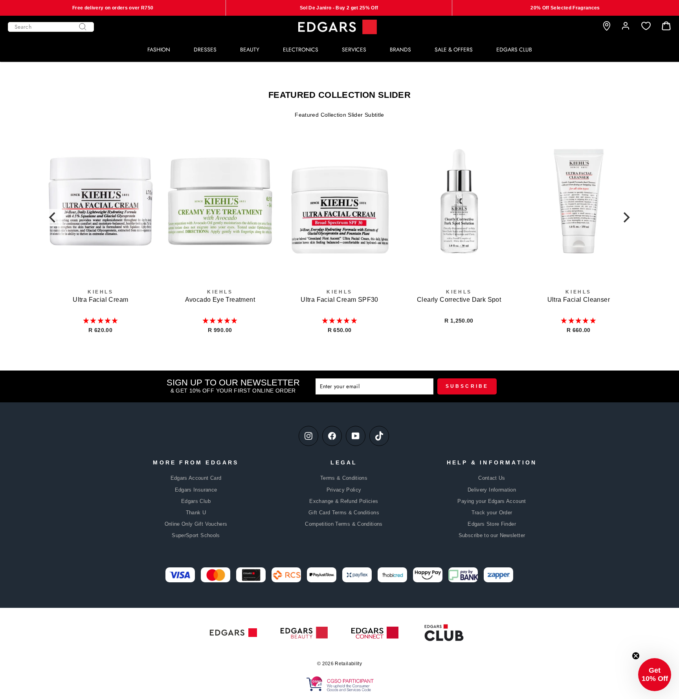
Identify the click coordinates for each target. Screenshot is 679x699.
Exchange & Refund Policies (343, 501)
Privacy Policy (344, 490)
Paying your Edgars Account (491, 501)
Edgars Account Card (196, 478)
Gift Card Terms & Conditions (343, 513)
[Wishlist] (646, 26)
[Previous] (53, 217)
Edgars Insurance (196, 490)
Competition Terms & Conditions (344, 524)
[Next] (625, 217)
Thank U (196, 513)
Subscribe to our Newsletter (492, 535)
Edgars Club (196, 501)
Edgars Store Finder (492, 524)
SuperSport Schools (196, 535)
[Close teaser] (636, 656)
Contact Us (491, 478)
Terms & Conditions (343, 478)
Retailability (348, 663)
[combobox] (51, 27)
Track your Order (492, 513)
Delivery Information (492, 490)
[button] (100, 320)
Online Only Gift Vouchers (196, 524)
